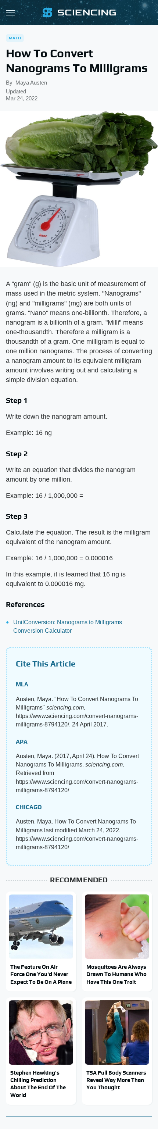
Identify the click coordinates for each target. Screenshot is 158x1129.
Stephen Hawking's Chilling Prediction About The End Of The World (38, 1083)
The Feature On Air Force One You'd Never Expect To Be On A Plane (41, 974)
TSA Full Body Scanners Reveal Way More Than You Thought (116, 1080)
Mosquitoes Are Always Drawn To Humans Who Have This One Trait (116, 974)
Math (15, 38)
